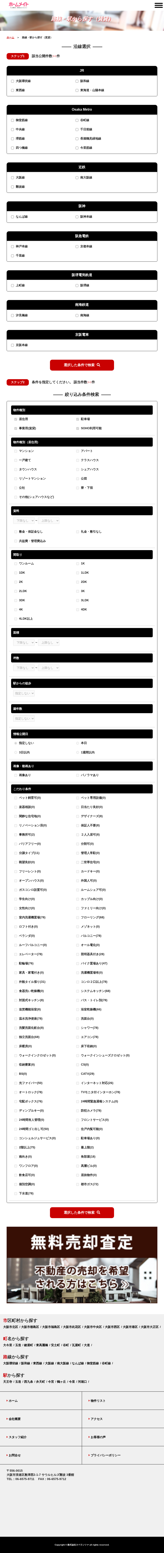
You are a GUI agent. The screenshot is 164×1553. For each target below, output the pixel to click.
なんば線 (21, 216)
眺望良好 (26, 862)
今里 (72, 1381)
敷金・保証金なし (31, 531)
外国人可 (88, 880)
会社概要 (15, 1419)
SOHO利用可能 (91, 428)
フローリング (92, 917)
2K (20, 582)
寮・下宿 (86, 487)
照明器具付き (92, 954)
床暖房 (25, 1046)
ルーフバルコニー (32, 945)
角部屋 (87, 1156)
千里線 (20, 255)
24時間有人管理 (31, 1119)
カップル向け (91, 899)
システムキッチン (95, 991)
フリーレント (29, 871)
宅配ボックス (30, 1101)
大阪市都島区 (30, 1327)
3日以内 (24, 752)
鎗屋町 (28, 1345)
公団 (83, 478)
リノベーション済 (32, 825)
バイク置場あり (93, 963)
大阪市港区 (130, 1327)
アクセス (97, 1419)
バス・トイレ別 (93, 1000)
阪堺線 (84, 285)
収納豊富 (26, 1064)
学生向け (26, 899)
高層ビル (88, 1165)
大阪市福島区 (51, 1327)
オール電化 (90, 945)
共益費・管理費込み (32, 541)
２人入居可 (90, 834)
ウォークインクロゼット (37, 1055)
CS (84, 1064)
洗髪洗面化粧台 (31, 1027)
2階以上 (26, 1147)
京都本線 (85, 246)
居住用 (23, 419)
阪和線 (84, 81)
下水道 (26, 1193)
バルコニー (90, 935)
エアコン (89, 1037)
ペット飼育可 (29, 797)
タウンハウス (27, 469)
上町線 (20, 285)
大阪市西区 (112, 1327)
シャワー (89, 1027)
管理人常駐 (90, 853)
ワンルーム (26, 563)
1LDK (84, 573)
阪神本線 (85, 216)
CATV (87, 1073)
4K (20, 609)
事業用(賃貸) (27, 428)
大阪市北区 (10, 1327)
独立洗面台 (29, 1037)
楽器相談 (26, 807)
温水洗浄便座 (30, 1018)
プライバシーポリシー (106, 1455)
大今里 (7, 1345)
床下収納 (88, 1046)
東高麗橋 (42, 1345)
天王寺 (7, 1381)
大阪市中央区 (93, 1327)
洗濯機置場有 (91, 972)
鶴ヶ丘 (61, 1381)
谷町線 (84, 120)
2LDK (22, 591)
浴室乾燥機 (90, 1009)
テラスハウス (89, 460)
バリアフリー (29, 843)
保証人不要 (90, 825)
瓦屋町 (76, 1345)
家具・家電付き (31, 972)
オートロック (30, 1092)
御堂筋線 (21, 120)
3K (82, 591)
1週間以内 (88, 752)
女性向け (26, 908)
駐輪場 (26, 963)
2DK (83, 582)
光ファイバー (30, 1083)
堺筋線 (20, 138)
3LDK (84, 600)
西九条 (28, 1381)
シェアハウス (89, 469)
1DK (21, 573)
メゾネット (90, 926)
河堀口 (82, 1381)
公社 (21, 487)
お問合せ (15, 1455)
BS (22, 1073)
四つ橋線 (21, 147)
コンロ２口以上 (93, 981)
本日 (84, 743)
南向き (25, 1156)
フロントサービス (94, 1119)
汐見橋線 (21, 315)
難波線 (20, 186)
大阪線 (20, 177)
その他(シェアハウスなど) (36, 497)
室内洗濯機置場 (31, 917)
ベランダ (26, 935)
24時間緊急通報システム (99, 1101)
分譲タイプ (29, 853)
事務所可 (26, 834)
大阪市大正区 (150, 1327)
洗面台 (87, 1018)
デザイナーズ (91, 816)
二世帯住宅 (90, 862)
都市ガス (89, 1184)
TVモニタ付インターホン (100, 1092)
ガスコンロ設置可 (32, 889)
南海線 (84, 315)
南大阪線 (85, 177)
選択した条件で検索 (79, 365)
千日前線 (85, 129)
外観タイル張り (31, 981)
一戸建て (24, 460)
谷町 (66, 1345)
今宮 (51, 1381)
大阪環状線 (23, 81)
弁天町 (40, 1381)
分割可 (87, 843)
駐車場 (85, 419)
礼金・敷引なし (91, 531)
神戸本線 (21, 246)
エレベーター (30, 954)
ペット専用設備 (93, 797)
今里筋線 (85, 147)
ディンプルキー (31, 1110)
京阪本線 (21, 345)
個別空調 (26, 1184)
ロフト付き (28, 926)
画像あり (25, 775)
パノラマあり (90, 775)
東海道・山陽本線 (91, 90)
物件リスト (98, 1400)
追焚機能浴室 (29, 1009)
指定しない (26, 743)
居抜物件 (88, 1175)
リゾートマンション (32, 478)
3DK (21, 600)
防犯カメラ (90, 1110)
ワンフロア (28, 1165)
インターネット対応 (96, 1083)
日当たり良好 (91, 807)
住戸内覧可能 (91, 1129)
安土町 (55, 1345)
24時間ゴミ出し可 (33, 1129)
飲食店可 (26, 1175)
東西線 (20, 90)
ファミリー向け (93, 908)
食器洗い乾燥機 (31, 991)
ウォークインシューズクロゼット (105, 1055)
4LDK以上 (25, 619)
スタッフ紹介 (18, 1437)
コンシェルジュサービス (37, 1138)
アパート (86, 451)
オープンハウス (31, 880)
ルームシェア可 (93, 889)
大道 (87, 1345)
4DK (83, 609)
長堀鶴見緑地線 (90, 138)
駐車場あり (90, 1138)
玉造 (18, 1345)
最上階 (87, 1147)
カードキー (90, 871)
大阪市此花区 (72, 1327)
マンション (26, 451)
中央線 (20, 129)
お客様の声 (98, 1437)
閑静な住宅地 (29, 816)
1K (82, 563)
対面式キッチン (31, 1000)
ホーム (10, 37)
